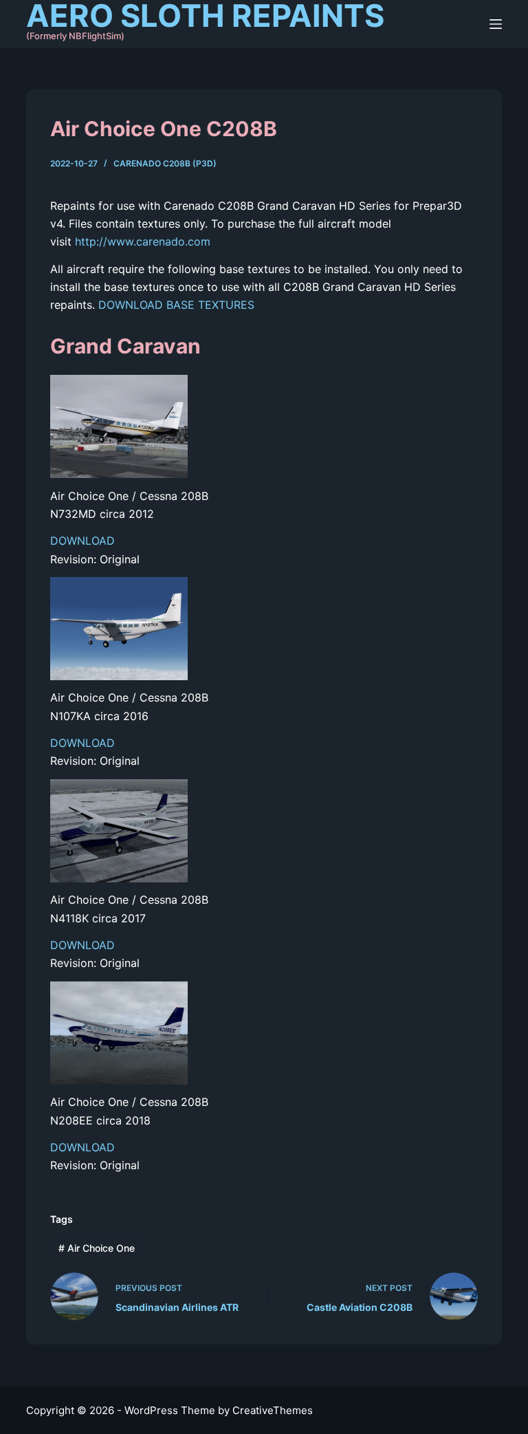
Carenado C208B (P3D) (165, 163)
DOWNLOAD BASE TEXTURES (176, 305)
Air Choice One (96, 1248)
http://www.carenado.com (142, 241)
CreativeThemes (272, 1410)
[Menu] (496, 24)
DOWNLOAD (82, 540)
